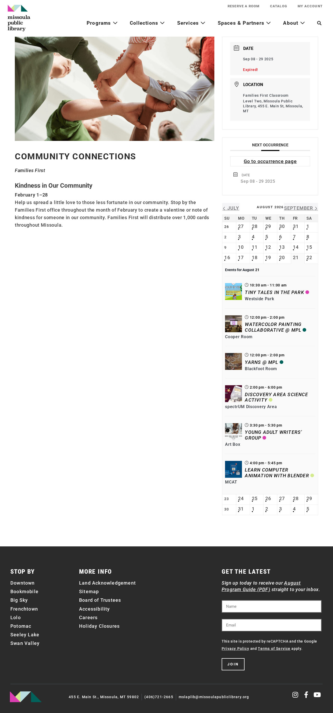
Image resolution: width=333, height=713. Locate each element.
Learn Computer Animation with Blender (277, 472)
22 (309, 257)
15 (309, 247)
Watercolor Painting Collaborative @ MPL (273, 327)
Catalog (278, 6)
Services (189, 23)
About (291, 23)
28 (255, 226)
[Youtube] (317, 694)
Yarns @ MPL (261, 362)
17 (241, 257)
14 (296, 247)
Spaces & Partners (242, 23)
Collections (145, 23)
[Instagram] (295, 694)
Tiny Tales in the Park (274, 292)
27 (241, 226)
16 (227, 257)
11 (255, 247)
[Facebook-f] (306, 694)
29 (268, 226)
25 (255, 498)
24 (241, 498)
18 (255, 257)
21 (296, 257)
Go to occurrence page (270, 161)
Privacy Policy (235, 648)
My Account (310, 6)
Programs (100, 23)
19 (268, 257)
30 (282, 226)
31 (296, 226)
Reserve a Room (244, 6)
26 (268, 498)
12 (268, 247)
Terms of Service (274, 648)
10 (241, 247)
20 (282, 257)
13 (282, 247)
